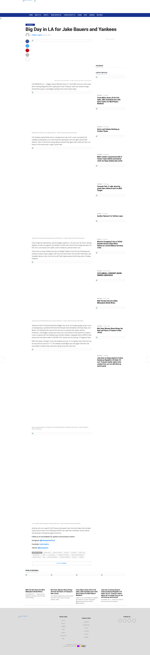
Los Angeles (52, 555)
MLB (44, 557)
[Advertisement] (110, 51)
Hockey (86, 634)
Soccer (86, 628)
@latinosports (43, 548)
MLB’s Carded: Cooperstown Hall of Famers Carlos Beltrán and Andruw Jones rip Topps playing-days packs (109, 159)
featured (73, 552)
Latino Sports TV (69, 15)
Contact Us (63, 636)
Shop (85, 15)
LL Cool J (44, 555)
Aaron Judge (47, 552)
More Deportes (56, 15)
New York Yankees (52, 557)
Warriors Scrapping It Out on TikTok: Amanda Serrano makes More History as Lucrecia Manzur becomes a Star (110, 245)
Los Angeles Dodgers (63, 555)
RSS (63, 639)
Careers (92, 15)
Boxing (99, 213)
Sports (45, 15)
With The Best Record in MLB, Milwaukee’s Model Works (107, 302)
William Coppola (37, 35)
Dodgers (66, 552)
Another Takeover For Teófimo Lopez (110, 216)
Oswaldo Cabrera (65, 557)
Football (86, 631)
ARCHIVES (100, 15)
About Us (38, 15)
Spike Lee (74, 557)
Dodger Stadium (57, 552)
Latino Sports (44, 544)
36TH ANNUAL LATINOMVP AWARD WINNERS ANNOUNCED (109, 274)
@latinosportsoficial (47, 540)
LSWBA (79, 15)
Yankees (81, 557)
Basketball (86, 625)
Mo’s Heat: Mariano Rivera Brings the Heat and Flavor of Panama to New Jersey (110, 331)
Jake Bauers (36, 555)
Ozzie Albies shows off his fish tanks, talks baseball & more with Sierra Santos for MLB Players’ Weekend (108, 101)
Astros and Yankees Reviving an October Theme (108, 130)
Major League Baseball (77, 555)
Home (31, 15)
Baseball (99, 95)
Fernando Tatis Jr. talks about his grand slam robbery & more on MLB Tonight (109, 188)
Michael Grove (37, 557)
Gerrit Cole (82, 552)
